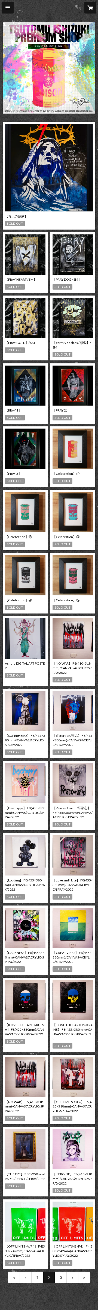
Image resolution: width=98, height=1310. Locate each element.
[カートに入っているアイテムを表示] (90, 8)
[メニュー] (8, 8)
